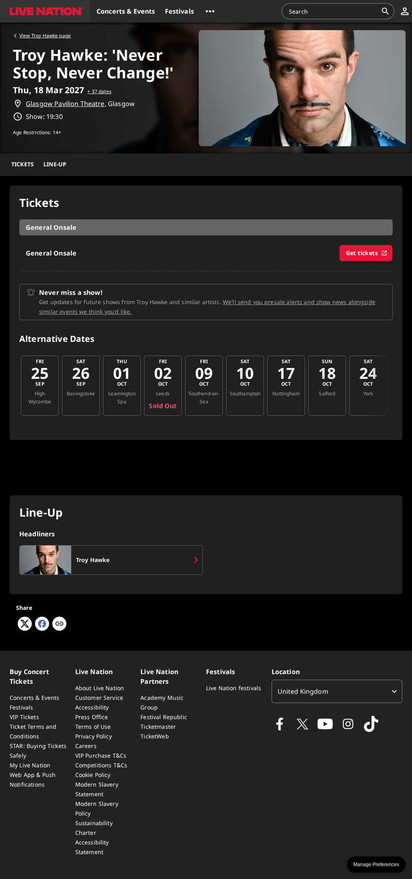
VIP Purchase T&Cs (101, 755)
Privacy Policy (93, 736)
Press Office (91, 717)
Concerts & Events (35, 697)
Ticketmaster (158, 726)
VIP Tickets (24, 717)
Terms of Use (93, 726)
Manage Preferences (376, 864)
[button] (45, 11)
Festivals (21, 707)
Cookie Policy (93, 775)
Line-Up (54, 164)
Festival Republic (163, 717)
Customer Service (99, 697)
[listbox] (337, 691)
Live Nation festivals (233, 688)
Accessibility (92, 707)
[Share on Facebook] (42, 628)
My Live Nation (30, 765)
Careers (86, 746)
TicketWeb (154, 736)
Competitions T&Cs (101, 765)
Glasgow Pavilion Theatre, (66, 103)
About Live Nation (99, 688)
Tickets (22, 164)
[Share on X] (25, 628)
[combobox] (333, 11)
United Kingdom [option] (303, 691)
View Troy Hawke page (45, 35)
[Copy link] (59, 624)
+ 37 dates (99, 91)
